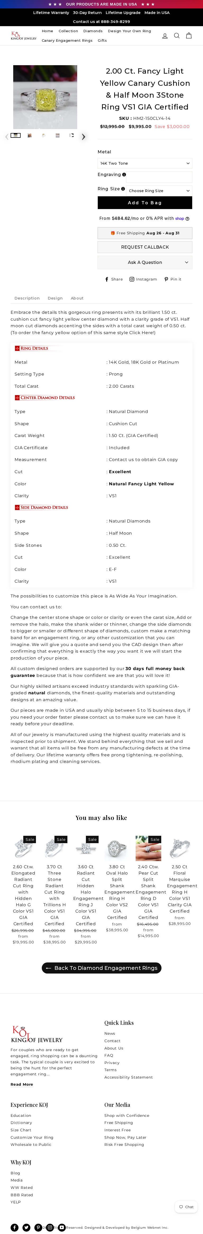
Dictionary (21, 1122)
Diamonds (93, 31)
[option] (45, 97)
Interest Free (117, 1130)
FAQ (108, 1055)
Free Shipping (118, 1122)
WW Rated (22, 1187)
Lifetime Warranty (51, 12)
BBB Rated (22, 1195)
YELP (16, 1202)
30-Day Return (87, 12)
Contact (112, 1040)
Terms (110, 1069)
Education (21, 1115)
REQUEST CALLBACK (145, 247)
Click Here (141, 332)
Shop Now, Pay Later (125, 1137)
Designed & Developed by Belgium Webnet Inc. (126, 1228)
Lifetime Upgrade (123, 12)
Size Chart (21, 1130)
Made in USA (157, 12)
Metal (104, 151)
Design (55, 298)
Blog (15, 1173)
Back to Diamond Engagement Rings (105, 968)
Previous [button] (7, 135)
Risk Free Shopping (124, 1144)
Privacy (112, 1062)
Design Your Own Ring (129, 31)
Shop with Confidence (126, 1115)
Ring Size (109, 188)
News (109, 1033)
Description (27, 298)
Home (48, 31)
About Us (113, 1048)
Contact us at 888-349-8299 (101, 21)
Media (17, 1180)
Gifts (102, 40)
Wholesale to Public (31, 1144)
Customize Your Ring (32, 1137)
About (77, 298)
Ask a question (145, 262)
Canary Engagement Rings (67, 40)
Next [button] (83, 135)
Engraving (109, 174)
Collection (68, 31)
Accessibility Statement (128, 1077)
